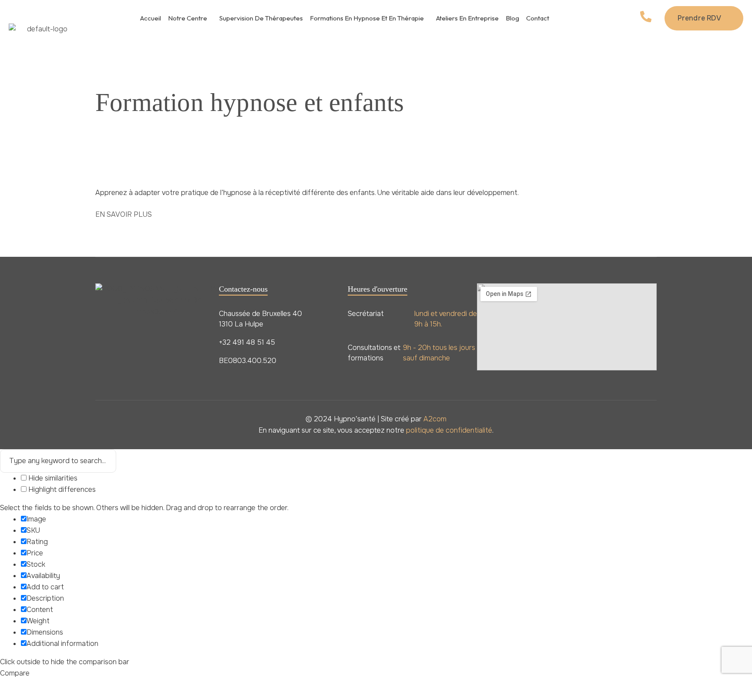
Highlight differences (61, 489)
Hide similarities (52, 478)
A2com (434, 419)
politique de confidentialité (449, 430)
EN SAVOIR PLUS (123, 214)
